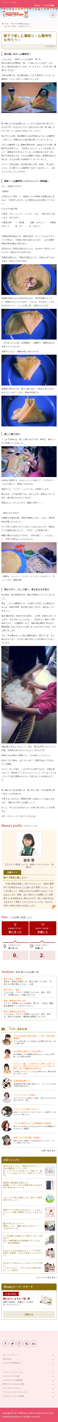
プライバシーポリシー (10, 1355)
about (37, 5)
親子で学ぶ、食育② (12, 978)
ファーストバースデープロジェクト (14, 1392)
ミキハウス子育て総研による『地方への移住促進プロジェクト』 (22, 1198)
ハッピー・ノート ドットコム (12, 1372)
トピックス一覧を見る (46, 1277)
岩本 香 (29, 860)
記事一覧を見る (49, 1150)
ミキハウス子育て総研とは (11, 1363)
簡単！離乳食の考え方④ (14, 1000)
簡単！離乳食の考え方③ (14, 1011)
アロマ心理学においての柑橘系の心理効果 (32, 1123)
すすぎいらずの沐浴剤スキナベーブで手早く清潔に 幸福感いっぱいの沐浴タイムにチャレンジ (23, 1253)
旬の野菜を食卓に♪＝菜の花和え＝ (29, 1051)
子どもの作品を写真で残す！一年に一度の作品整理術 (34, 1037)
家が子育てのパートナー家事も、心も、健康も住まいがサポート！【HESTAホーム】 (21, 1226)
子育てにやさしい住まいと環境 (13, 1384)
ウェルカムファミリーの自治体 (13, 1396)
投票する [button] (29, 1314)
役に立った (15, 928)
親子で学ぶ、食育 (11, 989)
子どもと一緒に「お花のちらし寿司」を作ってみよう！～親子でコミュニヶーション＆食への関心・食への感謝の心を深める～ (34, 1066)
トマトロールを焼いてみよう (26, 1109)
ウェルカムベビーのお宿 (10, 1376)
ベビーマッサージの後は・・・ (27, 1095)
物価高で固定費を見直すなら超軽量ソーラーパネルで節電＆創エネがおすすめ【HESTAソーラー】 (22, 1185)
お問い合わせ (7, 1359)
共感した (42, 928)
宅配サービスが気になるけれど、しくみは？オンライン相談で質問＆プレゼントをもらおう (22, 1212)
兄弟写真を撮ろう (21, 1080)
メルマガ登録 (48, 5)
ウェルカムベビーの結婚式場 (12, 1380)
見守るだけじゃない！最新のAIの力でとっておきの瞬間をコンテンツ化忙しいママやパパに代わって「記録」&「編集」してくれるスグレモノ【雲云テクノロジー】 (22, 1171)
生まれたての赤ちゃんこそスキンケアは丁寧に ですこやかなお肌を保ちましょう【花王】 (22, 1266)
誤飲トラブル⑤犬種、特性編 (26, 1137)
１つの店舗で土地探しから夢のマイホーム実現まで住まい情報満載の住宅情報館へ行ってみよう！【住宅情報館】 (22, 1239)
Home (7, 24)
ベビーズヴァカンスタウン (11, 1388)
